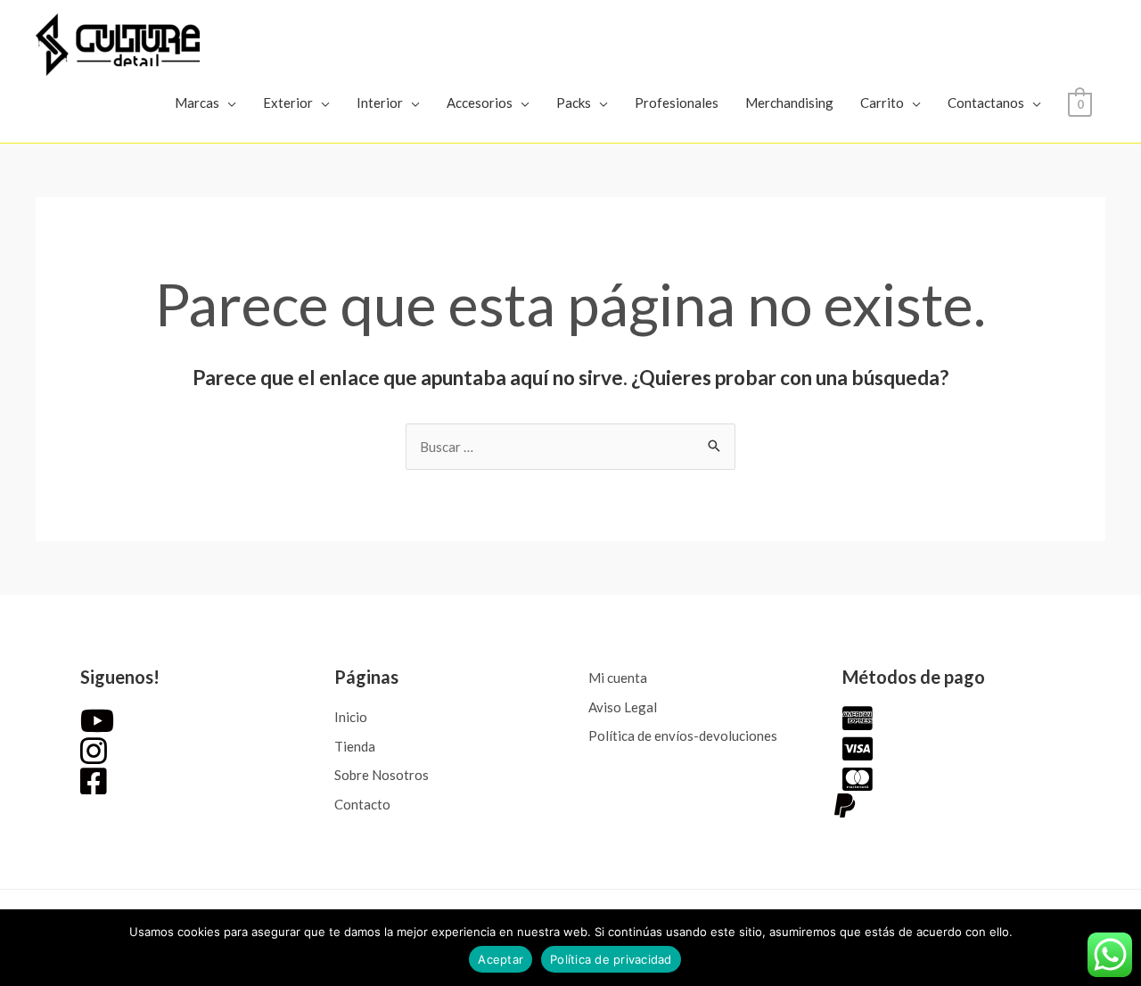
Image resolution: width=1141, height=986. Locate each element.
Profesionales (676, 102)
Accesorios (480, 102)
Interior (380, 102)
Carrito (882, 102)
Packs (573, 102)
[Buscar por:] (570, 447)
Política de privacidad (611, 959)
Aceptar (500, 959)
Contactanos (986, 102)
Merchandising (789, 102)
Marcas (197, 102)
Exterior (288, 102)
